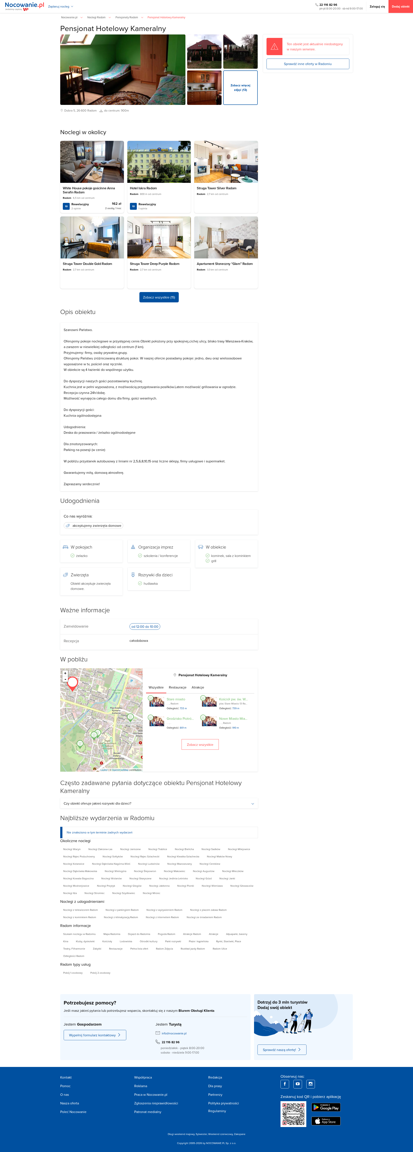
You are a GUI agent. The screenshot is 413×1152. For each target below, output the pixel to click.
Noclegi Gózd (204, 878)
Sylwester (201, 1134)
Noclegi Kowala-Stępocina (78, 878)
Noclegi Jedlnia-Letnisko (173, 878)
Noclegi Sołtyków (113, 856)
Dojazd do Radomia (139, 934)
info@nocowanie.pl (174, 1033)
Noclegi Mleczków (232, 871)
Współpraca (143, 1077)
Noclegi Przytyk (106, 886)
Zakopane (239, 1134)
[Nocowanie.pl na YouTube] (297, 1084)
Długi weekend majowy (181, 1134)
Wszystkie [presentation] (156, 687)
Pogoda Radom (166, 934)
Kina (65, 941)
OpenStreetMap (120, 769)
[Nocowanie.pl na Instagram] (310, 1084)
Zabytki (97, 948)
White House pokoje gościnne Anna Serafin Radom (89, 190)
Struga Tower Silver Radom (216, 188)
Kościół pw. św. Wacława (237, 699)
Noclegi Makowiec (174, 871)
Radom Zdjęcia (164, 948)
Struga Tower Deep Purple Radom (154, 263)
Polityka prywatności (223, 1103)
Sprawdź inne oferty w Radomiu (308, 63)
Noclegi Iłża (70, 893)
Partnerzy (215, 1094)
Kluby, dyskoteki (85, 941)
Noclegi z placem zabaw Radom (208, 910)
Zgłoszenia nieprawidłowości (156, 1103)
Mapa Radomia (111, 934)
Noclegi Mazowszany (179, 864)
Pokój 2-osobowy (100, 973)
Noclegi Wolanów (111, 878)
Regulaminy (217, 1110)
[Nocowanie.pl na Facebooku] (284, 1084)
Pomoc (65, 1086)
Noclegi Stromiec (95, 893)
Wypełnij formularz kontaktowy (92, 1035)
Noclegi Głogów (132, 886)
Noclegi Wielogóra (115, 871)
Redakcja (215, 1077)
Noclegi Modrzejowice (76, 886)
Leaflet (104, 769)
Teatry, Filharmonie (74, 948)
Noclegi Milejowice (239, 849)
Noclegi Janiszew (130, 849)
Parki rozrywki (173, 941)
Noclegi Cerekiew (210, 864)
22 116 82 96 (328, 5)
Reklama (140, 1086)
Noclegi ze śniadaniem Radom (204, 917)
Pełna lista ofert (139, 948)
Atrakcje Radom (192, 934)
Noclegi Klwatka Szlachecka (183, 856)
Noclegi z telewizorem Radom (80, 910)
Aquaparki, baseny (236, 934)
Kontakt (66, 1077)
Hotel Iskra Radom (143, 188)
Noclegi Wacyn (72, 849)
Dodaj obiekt (401, 6)
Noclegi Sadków (211, 849)
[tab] (156, 687)
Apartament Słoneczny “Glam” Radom (225, 263)
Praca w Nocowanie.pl (150, 1094)
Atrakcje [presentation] (198, 687)
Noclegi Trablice (157, 849)
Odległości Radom (73, 956)
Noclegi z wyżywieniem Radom (164, 910)
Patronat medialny (147, 1111)
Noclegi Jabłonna (159, 886)
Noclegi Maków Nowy (219, 856)
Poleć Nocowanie (73, 1111)
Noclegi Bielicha (184, 849)
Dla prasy (215, 1086)
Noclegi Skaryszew (140, 878)
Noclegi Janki (227, 878)
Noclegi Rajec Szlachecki (145, 856)
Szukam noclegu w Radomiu (79, 934)
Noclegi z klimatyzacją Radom (121, 917)
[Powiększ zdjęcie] (204, 51)
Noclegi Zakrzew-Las (100, 849)
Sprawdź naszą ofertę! (279, 1049)
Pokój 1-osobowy (73, 973)
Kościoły (107, 941)
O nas (64, 1094)
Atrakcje (213, 934)
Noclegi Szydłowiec (123, 893)
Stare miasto (176, 699)
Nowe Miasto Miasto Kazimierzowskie (247, 718)
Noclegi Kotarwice (73, 864)
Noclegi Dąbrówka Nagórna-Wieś (111, 864)
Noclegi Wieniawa (212, 886)
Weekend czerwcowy (220, 1134)
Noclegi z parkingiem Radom (122, 910)
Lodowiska (126, 941)
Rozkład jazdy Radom (193, 948)
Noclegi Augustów (203, 871)
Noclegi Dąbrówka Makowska (80, 871)
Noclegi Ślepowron (145, 871)
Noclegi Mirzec (151, 893)
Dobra (68, 110)
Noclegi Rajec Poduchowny (79, 856)
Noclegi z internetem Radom (162, 917)
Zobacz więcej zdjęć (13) (240, 87)
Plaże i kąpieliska (198, 941)
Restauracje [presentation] (177, 687)
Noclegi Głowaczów (241, 886)
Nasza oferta (69, 1103)
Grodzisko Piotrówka (182, 718)
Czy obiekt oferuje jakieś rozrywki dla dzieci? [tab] (97, 803)
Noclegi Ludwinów (149, 864)
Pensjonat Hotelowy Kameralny (113, 28)
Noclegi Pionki (185, 886)
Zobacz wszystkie (200, 744)
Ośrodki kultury (148, 941)
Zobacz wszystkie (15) (159, 297)
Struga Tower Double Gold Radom (87, 263)
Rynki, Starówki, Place (228, 941)
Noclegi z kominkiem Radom (79, 917)
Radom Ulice (220, 948)
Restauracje (116, 948)
